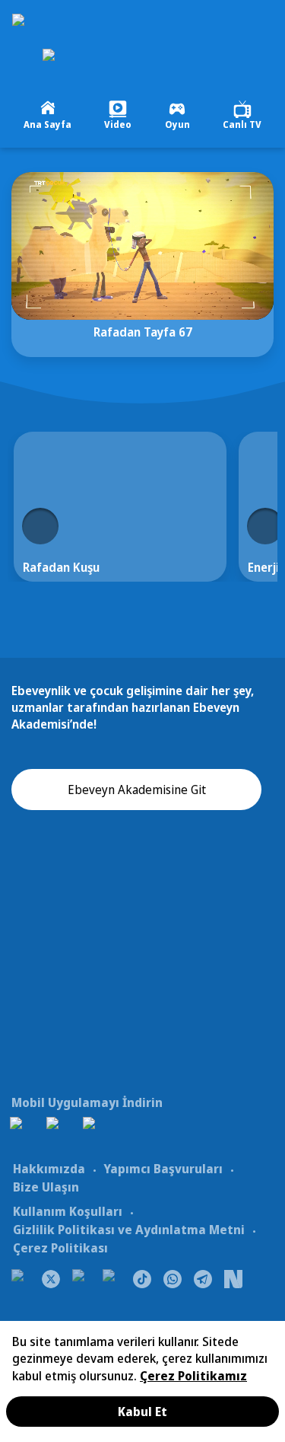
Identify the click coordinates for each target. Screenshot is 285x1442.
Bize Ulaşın (46, 1187)
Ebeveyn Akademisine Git (137, 789)
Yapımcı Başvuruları (163, 1168)
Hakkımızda (49, 1168)
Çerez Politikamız (193, 1375)
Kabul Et (142, 1411)
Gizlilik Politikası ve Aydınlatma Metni (129, 1229)
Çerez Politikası (60, 1247)
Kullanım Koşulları (67, 1211)
